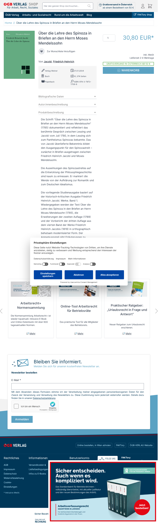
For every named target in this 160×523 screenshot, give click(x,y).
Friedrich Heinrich (63, 61)
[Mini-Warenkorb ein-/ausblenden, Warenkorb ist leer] (150, 6)
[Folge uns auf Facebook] (108, 460)
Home (8, 22)
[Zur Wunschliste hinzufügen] (41, 51)
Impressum (9, 469)
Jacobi (48, 61)
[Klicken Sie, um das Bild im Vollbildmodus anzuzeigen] (19, 55)
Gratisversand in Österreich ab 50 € (128, 63)
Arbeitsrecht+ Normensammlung (31, 305)
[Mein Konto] (143, 6)
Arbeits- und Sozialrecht (36, 14)
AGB (6, 465)
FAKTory (120, 445)
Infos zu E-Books (37, 473)
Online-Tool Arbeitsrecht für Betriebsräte (79, 308)
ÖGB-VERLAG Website (141, 445)
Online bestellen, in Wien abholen (94, 445)
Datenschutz (10, 473)
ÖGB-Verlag (12, 14)
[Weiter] (156, 311)
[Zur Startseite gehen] (21, 4)
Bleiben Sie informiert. (58, 361)
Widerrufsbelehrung (14, 478)
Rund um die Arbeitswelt (68, 14)
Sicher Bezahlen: (43, 513)
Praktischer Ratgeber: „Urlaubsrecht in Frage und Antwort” (127, 310)
